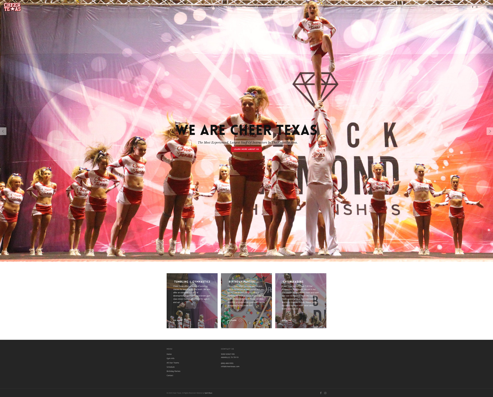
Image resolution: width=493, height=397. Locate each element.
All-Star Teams (234, 7)
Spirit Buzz (208, 393)
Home (208, 7)
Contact (283, 7)
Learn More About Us (246, 149)
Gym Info (219, 7)
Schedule (250, 7)
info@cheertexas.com (230, 366)
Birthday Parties (267, 7)
